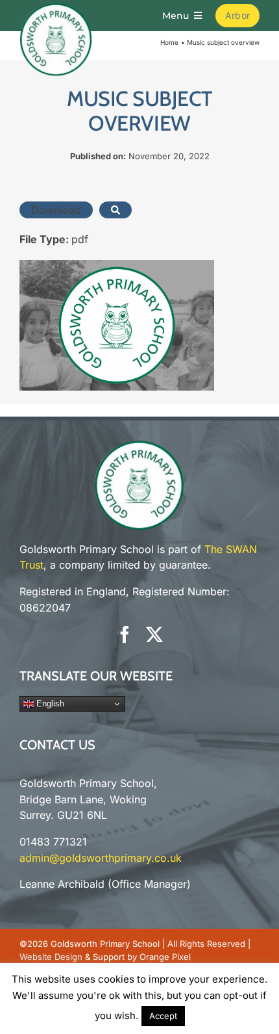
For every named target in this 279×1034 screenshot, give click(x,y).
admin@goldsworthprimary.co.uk (100, 857)
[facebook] (124, 634)
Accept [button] (163, 1016)
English (49, 703)
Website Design (50, 956)
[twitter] (154, 634)
